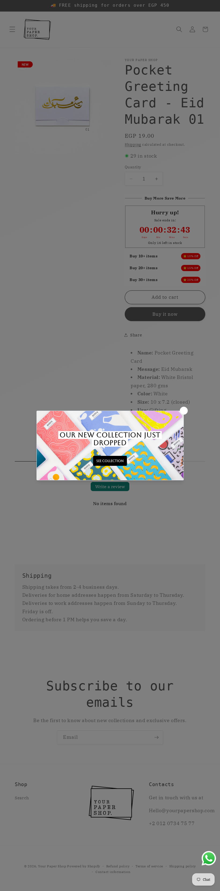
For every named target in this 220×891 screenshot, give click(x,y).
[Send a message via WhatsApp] (208, 858)
